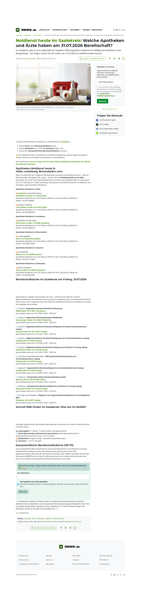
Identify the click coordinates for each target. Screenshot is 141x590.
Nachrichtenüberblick (81, 564)
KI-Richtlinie (103, 560)
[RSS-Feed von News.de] (124, 30)
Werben (49, 556)
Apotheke (27, 519)
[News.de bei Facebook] (119, 30)
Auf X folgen (104, 124)
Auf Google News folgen (109, 129)
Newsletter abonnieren (108, 133)
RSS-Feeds (77, 556)
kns (17, 513)
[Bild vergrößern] (89, 64)
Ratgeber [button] (75, 30)
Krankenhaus (40, 519)
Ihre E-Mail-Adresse (24, 473)
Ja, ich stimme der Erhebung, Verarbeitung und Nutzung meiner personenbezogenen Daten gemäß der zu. (109, 91)
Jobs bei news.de (105, 556)
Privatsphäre (104, 564)
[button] (92, 58)
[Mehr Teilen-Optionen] (123, 58)
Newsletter (50, 564)
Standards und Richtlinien (29, 564)
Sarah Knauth (30, 58)
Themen (86, 30)
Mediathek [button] (97, 30)
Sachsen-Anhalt (58, 519)
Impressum (23, 556)
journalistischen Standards (49, 522)
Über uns (49, 560)
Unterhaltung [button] (60, 30)
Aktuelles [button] (44, 30)
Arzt (33, 519)
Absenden (23, 491)
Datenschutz (24, 560)
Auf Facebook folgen (107, 120)
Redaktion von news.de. (73, 522)
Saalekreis (48, 519)
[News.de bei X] (121, 30)
